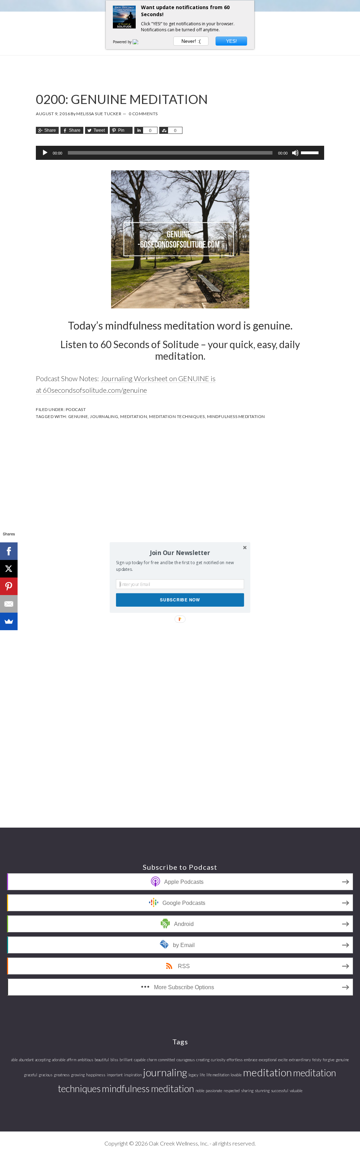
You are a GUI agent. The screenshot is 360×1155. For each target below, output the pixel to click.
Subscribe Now (180, 600)
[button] (180, 552)
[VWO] (140, 41)
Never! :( (191, 41)
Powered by (123, 41)
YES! (231, 41)
